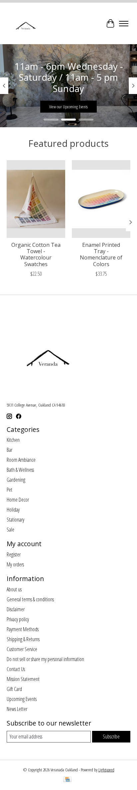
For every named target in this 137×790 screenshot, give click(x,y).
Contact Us (16, 669)
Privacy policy (18, 619)
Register (14, 554)
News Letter (17, 709)
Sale (10, 529)
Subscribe (111, 736)
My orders (15, 564)
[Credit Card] (67, 780)
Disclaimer (16, 609)
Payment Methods (23, 629)
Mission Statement (23, 679)
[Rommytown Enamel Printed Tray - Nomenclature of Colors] (101, 199)
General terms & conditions (30, 599)
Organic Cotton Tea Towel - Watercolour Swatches (36, 254)
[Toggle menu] (123, 23)
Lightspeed (106, 770)
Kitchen (13, 440)
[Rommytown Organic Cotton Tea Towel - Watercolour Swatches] (36, 199)
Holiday (13, 509)
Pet (9, 489)
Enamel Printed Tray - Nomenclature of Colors (101, 254)
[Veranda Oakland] (25, 23)
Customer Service (22, 649)
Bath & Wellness (20, 469)
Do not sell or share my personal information (45, 659)
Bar (9, 449)
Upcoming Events (22, 699)
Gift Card (14, 689)
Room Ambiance (21, 459)
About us (14, 589)
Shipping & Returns (23, 639)
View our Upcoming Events (68, 107)
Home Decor (18, 499)
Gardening (16, 479)
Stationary (15, 519)
